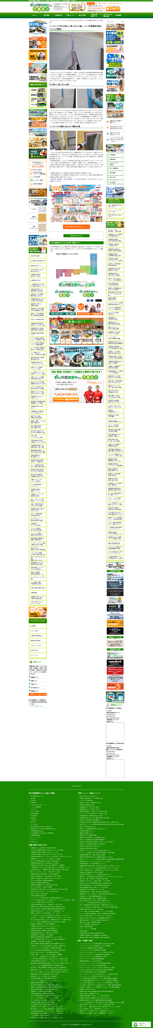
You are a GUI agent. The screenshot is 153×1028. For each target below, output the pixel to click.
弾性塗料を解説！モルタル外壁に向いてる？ (115, 533)
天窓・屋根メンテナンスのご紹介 (37, 436)
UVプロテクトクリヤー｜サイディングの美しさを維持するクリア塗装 (97, 967)
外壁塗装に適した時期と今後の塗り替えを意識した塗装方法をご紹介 (48, 906)
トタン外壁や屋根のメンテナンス (36, 485)
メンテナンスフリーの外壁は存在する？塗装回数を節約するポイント (48, 898)
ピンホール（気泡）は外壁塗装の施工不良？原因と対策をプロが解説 (48, 921)
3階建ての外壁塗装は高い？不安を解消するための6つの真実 (46, 876)
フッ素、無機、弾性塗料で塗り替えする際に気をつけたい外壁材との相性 (49, 958)
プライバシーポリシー (37, 645)
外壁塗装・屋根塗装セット (37, 100)
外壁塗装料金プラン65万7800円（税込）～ (90, 807)
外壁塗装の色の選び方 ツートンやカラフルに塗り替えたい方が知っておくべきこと (51, 856)
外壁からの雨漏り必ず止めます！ (88, 826)
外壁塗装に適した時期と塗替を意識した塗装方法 (37, 329)
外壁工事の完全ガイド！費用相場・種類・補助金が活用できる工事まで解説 (50, 869)
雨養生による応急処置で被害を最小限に (114, 474)
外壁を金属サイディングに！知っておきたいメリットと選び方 (95, 861)
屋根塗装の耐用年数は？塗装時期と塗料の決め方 (114, 489)
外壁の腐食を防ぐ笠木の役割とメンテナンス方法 (38, 441)
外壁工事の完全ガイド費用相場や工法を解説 (37, 290)
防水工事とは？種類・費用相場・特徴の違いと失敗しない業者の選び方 (48, 967)
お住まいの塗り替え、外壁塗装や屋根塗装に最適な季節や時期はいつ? (48, 908)
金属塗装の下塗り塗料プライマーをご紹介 (114, 333)
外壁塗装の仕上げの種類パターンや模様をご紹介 (114, 538)
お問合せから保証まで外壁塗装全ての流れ (90, 802)
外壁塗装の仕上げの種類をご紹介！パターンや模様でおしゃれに (47, 1017)
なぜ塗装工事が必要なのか (38, 260)
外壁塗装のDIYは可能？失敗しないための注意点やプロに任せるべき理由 (49, 889)
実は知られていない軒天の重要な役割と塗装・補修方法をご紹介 (96, 883)
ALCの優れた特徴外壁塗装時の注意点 (36, 583)
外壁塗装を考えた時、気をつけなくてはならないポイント (45, 926)
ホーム (35, 15)
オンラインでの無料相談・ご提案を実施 (114, 230)
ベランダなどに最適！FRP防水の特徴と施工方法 (38, 553)
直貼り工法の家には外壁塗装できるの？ (113, 391)
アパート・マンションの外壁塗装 (88, 928)
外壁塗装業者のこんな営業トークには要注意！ (115, 372)
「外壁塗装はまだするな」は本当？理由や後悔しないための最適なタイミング (50, 867)
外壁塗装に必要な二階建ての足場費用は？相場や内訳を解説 (95, 937)
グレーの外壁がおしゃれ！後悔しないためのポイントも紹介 (46, 1000)
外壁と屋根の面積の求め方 (38, 588)
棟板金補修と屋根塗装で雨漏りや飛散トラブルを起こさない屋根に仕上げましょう (51, 963)
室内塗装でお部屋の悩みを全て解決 (88, 848)
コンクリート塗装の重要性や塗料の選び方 (37, 534)
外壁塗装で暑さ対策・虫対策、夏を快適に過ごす (92, 933)
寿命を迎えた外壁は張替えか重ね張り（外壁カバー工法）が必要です (97, 841)
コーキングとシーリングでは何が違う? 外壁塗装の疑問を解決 (46, 948)
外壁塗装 (81, 72)
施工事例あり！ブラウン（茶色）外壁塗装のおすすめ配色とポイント (48, 1009)
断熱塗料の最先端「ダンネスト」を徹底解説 (115, 464)
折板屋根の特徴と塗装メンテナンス (35, 490)
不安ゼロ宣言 (34, 815)
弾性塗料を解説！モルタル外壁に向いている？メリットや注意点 (47, 1013)
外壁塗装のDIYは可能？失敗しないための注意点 (114, 376)
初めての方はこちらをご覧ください (88, 796)
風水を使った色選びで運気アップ (116, 121)
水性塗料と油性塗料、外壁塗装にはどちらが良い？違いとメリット (96, 998)
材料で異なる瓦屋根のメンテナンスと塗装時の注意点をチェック (96, 874)
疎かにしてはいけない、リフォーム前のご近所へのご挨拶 (45, 871)
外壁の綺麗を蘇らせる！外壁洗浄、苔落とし (114, 435)
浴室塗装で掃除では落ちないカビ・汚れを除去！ (92, 909)
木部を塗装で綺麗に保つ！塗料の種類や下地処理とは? (115, 450)
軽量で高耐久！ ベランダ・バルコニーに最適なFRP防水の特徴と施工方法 (49, 969)
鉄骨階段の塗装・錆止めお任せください (37, 509)
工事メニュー (70, 15)
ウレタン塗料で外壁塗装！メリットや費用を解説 (38, 343)
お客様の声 (58, 15)
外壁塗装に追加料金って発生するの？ (113, 245)
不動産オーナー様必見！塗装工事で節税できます (114, 352)
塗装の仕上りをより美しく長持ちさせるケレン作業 (38, 392)
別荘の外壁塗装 (83, 931)
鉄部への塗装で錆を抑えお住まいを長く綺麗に (37, 504)
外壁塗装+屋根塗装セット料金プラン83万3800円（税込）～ (94, 811)
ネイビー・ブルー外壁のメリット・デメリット (114, 499)
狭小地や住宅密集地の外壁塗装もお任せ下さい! (37, 475)
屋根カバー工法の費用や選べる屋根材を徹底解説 (37, 314)
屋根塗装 (59, 179)
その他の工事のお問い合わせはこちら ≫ (76, 226)
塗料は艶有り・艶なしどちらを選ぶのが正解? (114, 396)
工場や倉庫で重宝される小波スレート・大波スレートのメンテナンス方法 (49, 961)
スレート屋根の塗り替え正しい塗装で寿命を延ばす (38, 465)
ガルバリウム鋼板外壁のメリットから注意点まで (114, 308)
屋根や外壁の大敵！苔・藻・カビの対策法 (114, 440)
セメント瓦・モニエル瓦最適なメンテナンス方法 (37, 500)
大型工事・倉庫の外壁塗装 (86, 926)
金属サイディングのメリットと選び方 (36, 480)
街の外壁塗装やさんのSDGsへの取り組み (41, 826)
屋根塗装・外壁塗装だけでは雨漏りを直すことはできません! (46, 878)
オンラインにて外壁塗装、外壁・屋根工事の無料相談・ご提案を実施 (97, 852)
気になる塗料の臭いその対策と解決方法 (113, 284)
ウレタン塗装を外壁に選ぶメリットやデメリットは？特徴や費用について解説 (99, 982)
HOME (52, 20)
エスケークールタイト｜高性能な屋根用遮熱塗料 (92, 958)
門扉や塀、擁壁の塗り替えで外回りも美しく (91, 846)
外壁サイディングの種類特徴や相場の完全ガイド (37, 378)
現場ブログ (33, 800)
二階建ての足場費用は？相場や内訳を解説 (114, 367)
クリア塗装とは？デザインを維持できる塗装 (38, 353)
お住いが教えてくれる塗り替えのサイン (37, 270)
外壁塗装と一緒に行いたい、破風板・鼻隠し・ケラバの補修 (95, 881)
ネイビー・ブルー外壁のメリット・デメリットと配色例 (45, 998)
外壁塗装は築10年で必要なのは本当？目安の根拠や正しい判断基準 (47, 865)
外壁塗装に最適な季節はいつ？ (37, 334)
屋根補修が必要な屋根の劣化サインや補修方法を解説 (93, 898)
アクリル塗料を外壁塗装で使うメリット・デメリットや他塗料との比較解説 (98, 980)
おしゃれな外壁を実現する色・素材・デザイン (115, 494)
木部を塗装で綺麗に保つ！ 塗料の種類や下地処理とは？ (45, 978)
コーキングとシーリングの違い (38, 578)
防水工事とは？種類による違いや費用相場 (38, 548)
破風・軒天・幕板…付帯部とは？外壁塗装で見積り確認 (93, 878)
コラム (57, 20)
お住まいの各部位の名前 (37, 319)
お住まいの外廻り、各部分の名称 (39, 893)
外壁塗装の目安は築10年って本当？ (36, 275)
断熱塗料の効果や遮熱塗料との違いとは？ (114, 459)
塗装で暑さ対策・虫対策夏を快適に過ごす (37, 358)
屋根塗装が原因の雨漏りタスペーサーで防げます (37, 470)
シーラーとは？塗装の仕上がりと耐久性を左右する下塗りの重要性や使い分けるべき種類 (102, 1002)
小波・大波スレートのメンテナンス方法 (37, 602)
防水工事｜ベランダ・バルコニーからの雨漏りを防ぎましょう (95, 850)
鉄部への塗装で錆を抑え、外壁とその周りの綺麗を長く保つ (95, 900)
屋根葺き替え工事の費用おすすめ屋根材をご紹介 (37, 309)
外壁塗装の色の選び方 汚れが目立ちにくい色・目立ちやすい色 (46, 854)
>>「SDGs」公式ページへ (36, 706)
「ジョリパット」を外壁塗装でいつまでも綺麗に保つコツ (45, 956)
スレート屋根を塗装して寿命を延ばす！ (90, 924)
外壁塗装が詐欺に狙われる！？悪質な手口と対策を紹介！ (45, 932)
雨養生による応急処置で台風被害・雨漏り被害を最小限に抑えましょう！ (49, 987)
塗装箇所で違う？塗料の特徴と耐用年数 (114, 323)
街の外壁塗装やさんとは (37, 796)
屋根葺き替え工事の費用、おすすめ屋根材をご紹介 (92, 837)
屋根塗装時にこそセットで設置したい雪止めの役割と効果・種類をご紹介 (98, 894)
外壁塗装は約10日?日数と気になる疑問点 (114, 274)
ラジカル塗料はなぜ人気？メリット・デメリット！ (115, 552)
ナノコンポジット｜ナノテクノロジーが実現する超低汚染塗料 (95, 963)
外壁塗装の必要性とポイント (87, 831)
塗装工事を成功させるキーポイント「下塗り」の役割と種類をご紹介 (97, 1004)
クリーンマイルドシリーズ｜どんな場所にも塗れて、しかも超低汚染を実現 (98, 974)
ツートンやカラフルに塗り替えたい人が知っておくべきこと (116, 139)
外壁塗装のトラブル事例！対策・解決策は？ (115, 484)
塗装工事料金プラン (94, 15)
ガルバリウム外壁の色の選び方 (113, 313)
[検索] (123, 21)
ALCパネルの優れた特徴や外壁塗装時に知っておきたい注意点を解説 (48, 950)
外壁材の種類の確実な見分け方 (112, 298)
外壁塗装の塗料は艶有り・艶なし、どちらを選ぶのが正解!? (94, 995)
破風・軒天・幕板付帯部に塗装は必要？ (37, 417)
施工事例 (46, 15)
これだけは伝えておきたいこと (38, 804)
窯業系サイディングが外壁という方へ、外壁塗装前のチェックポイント (97, 1011)
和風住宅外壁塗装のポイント (113, 411)
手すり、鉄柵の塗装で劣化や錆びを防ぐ (37, 514)
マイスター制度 (35, 811)
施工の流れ (82, 15)
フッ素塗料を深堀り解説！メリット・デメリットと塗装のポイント (47, 1011)
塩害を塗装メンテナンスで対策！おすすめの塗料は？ (44, 976)
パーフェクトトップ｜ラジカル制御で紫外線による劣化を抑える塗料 (97, 943)
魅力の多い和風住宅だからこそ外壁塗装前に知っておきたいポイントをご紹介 (99, 870)
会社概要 (118, 15)
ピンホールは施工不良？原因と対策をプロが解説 (37, 387)
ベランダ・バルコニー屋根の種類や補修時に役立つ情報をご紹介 (47, 965)
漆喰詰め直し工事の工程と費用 (113, 416)
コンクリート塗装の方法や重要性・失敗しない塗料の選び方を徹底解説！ (98, 913)
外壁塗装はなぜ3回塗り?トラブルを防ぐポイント (37, 412)
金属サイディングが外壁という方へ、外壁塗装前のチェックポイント (97, 1013)
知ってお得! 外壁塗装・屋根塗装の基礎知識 (42, 880)
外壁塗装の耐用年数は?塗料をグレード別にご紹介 (38, 324)
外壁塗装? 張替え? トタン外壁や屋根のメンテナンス (93, 863)
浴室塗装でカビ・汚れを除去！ (36, 524)
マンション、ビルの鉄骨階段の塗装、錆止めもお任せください (95, 902)
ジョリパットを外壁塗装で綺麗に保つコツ (115, 420)
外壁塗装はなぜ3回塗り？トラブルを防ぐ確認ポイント (44, 928)
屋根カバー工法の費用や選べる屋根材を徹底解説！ (92, 839)
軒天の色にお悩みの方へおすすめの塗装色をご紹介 (38, 431)
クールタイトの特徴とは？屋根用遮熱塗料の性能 (115, 547)
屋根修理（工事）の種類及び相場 (36, 304)
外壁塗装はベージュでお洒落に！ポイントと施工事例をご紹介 (46, 1006)
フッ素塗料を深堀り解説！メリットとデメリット (115, 528)
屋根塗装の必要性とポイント (87, 833)
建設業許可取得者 (35, 640)
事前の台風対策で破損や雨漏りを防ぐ (113, 469)
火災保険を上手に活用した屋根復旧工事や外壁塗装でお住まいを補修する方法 (99, 822)
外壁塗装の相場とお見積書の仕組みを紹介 (114, 254)
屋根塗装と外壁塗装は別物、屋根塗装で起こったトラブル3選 (46, 937)
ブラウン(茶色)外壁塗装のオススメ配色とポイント (115, 523)
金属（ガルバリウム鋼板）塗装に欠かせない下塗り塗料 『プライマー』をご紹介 (100, 1006)
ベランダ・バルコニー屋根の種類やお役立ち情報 (38, 543)
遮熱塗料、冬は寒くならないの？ (88, 989)
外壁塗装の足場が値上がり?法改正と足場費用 (115, 362)
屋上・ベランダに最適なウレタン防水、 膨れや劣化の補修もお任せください (50, 971)
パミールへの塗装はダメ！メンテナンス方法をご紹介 (115, 455)
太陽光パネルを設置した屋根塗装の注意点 (114, 445)
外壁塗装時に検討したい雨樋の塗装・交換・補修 (37, 446)
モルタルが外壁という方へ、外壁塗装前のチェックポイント (95, 1009)
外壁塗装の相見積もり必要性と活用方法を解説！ (115, 250)
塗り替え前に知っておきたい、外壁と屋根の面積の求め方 (45, 952)
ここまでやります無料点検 (106, 15)
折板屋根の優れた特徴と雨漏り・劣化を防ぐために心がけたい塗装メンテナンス (100, 865)
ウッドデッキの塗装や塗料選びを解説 (37, 519)
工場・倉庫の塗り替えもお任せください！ (115, 206)
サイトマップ (34, 655)
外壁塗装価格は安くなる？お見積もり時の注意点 (38, 299)
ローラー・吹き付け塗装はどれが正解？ (113, 425)
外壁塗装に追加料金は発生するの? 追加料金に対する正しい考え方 (96, 857)
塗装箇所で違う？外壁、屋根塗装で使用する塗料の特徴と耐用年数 (96, 991)
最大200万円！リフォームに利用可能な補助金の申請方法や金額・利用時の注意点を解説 (102, 824)
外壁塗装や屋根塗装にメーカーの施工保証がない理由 (115, 347)
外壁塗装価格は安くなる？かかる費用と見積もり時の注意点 (95, 817)
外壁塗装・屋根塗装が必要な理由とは (40, 882)
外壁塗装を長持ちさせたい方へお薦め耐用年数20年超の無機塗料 (96, 1000)
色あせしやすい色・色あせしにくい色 (115, 133)
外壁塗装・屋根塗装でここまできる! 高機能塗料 (43, 924)
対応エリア (33, 822)
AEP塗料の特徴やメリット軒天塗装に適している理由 (115, 557)
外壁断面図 (34, 592)
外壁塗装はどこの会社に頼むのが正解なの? (41, 941)
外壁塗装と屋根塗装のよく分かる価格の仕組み (91, 798)
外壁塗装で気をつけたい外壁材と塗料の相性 (37, 597)
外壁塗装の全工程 (35, 280)
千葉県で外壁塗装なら (37, 635)
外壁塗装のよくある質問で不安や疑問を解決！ (115, 235)
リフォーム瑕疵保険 (36, 807)
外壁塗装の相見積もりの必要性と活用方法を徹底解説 (44, 930)
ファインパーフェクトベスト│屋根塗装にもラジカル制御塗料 (95, 945)
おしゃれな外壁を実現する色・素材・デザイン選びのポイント (46, 995)
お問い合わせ (34, 650)
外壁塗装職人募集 (35, 835)
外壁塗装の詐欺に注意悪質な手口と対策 (114, 269)
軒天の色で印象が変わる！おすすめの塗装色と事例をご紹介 (95, 885)
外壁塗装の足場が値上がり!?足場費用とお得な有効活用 (93, 935)
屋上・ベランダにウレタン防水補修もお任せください (38, 559)
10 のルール (34, 809)
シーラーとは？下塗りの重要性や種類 (114, 337)
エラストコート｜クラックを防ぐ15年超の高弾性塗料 (93, 965)
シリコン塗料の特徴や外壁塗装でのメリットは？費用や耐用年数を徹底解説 (98, 978)
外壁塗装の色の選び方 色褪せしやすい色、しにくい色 (44, 852)
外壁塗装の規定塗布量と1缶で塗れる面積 (114, 430)
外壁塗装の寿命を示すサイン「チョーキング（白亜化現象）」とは (47, 911)
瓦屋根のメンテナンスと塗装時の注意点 (37, 495)
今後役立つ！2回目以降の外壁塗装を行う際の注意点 (93, 844)
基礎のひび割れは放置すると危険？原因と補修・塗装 (44, 989)
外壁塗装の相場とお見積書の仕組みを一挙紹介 (91, 815)
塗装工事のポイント (36, 265)
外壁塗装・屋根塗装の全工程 (87, 804)
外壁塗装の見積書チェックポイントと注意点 (115, 259)
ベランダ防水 (77, 179)
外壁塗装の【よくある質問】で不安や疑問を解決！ (43, 848)
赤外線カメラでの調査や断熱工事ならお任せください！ (93, 828)
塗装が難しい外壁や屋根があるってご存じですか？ (115, 381)
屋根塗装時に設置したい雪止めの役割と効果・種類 (38, 451)
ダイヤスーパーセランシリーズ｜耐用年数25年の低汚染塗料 (95, 954)
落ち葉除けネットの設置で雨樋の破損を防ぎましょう (93, 896)
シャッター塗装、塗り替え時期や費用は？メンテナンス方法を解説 (96, 911)
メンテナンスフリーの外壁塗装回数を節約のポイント (115, 303)
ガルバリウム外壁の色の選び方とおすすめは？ (42, 902)
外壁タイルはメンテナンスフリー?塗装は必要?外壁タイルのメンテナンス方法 (99, 868)
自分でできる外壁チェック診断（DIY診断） (42, 887)
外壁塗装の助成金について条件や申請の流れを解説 (92, 854)
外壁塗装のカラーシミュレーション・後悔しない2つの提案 (45, 858)
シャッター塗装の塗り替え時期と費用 (36, 529)
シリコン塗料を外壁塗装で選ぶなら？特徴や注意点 (38, 348)
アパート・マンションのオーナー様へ (114, 210)
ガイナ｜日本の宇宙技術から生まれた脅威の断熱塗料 (93, 971)
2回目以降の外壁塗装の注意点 (113, 318)
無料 (58, 166)
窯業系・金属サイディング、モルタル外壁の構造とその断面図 (46, 954)
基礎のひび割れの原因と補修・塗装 (113, 479)
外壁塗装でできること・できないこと (37, 397)
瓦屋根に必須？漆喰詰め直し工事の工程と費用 (91, 872)
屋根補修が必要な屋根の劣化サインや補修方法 (37, 461)
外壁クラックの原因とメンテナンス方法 (37, 368)
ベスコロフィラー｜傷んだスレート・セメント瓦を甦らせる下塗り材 (97, 952)
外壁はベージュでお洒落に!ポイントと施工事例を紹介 (115, 518)
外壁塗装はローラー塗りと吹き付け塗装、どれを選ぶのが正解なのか (48, 945)
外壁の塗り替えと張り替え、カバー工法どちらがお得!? (44, 891)
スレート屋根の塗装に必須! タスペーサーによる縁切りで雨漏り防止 (48, 939)
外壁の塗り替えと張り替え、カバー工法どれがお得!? (114, 294)
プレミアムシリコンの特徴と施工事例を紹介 (114, 542)
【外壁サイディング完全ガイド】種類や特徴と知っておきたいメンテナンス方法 (51, 917)
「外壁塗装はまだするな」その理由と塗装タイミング (38, 285)
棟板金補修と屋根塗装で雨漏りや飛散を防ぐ (37, 539)
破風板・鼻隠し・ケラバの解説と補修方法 (38, 421)
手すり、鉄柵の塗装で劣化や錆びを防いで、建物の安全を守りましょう (97, 904)
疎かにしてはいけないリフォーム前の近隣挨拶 (114, 279)
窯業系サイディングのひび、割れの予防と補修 (114, 386)
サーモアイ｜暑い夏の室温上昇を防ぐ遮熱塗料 (91, 948)
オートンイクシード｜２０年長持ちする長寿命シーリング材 (95, 976)
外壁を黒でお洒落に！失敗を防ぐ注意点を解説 (114, 508)
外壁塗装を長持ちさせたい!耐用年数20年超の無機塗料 (115, 342)
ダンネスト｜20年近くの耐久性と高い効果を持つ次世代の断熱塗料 (96, 969)
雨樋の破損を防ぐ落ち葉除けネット (35, 456)
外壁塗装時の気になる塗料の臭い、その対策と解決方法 (45, 874)
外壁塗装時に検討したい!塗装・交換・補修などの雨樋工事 (94, 891)
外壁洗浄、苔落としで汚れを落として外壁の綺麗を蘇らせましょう (96, 918)
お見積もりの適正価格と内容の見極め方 (114, 264)
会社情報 (33, 817)
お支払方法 (33, 820)
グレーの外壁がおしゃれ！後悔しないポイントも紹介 (115, 503)
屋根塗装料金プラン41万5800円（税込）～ (90, 809)
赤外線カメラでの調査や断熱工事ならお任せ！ (37, 295)
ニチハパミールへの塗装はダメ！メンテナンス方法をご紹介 (46, 980)
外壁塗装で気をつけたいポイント (37, 407)
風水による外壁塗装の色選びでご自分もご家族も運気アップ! (46, 861)
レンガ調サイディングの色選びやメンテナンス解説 (38, 373)
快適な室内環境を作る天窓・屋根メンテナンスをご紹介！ (94, 887)
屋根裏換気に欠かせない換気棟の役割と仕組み (37, 563)
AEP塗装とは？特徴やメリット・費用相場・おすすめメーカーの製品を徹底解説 (100, 987)
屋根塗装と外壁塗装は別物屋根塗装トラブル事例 (38, 402)
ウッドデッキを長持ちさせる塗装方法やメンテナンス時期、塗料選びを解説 (98, 907)
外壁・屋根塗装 (67, 179)
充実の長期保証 (35, 813)
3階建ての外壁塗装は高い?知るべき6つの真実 (115, 289)
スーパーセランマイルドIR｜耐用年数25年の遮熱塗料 (93, 950)
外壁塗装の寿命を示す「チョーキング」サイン (37, 363)
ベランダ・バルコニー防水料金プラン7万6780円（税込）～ (94, 813)
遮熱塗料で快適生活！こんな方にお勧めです (91, 961)
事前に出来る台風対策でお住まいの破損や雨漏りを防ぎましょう (47, 985)
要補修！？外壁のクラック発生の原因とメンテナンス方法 (45, 913)
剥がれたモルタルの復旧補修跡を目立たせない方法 (38, 382)
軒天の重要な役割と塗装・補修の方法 (36, 426)
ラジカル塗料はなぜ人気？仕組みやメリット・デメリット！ (46, 1015)
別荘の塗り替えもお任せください (115, 215)
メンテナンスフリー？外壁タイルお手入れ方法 (114, 406)
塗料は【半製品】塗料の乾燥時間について (37, 573)
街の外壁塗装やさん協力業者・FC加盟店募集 (42, 833)
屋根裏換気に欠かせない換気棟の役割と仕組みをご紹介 (45, 974)
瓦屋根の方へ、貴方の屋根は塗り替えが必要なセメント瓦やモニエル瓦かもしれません (101, 876)
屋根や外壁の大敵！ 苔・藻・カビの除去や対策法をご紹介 (94, 920)
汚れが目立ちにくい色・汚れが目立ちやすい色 (116, 127)
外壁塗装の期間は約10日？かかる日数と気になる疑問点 (45, 863)
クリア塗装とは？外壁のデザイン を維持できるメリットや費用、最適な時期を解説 (100, 985)
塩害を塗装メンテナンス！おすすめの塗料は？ (38, 568)
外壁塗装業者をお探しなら (37, 831)
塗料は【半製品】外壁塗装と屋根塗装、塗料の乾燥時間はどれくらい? (48, 943)
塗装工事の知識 (35, 256)
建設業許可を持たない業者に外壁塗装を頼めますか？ (44, 828)
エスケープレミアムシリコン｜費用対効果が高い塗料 (93, 956)
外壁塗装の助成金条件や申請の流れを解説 (114, 240)
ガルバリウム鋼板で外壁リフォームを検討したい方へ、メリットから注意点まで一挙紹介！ (53, 900)
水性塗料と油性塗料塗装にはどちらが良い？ (114, 401)
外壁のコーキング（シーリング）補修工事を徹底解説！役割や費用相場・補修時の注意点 (102, 859)
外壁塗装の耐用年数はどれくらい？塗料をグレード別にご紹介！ (47, 904)
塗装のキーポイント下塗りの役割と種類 (113, 328)
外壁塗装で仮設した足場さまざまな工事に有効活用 (115, 357)
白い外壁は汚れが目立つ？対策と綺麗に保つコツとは (115, 513)
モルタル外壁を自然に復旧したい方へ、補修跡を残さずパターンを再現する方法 (51, 919)
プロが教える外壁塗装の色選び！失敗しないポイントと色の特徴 (47, 850)
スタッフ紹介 (34, 630)
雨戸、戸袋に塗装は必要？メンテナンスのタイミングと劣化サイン (96, 915)
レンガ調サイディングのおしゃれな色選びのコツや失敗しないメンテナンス (50, 915)
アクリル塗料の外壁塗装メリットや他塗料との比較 (38, 338)
